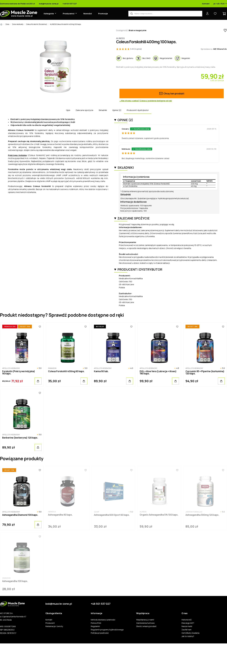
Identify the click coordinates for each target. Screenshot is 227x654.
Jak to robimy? (188, 636)
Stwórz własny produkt (146, 626)
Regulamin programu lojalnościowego (107, 630)
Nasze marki (187, 626)
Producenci (68, 14)
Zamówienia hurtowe (145, 623)
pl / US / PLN (219, 4)
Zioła (7, 24)
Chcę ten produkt (173, 93)
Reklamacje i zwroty (54, 626)
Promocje (103, 14)
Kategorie (49, 14)
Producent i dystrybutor (138, 110)
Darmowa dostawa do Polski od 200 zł (17, 4)
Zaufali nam (186, 630)
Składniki (103, 110)
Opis (68, 110)
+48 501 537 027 (69, 4)
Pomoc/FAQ (96, 623)
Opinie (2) (116, 110)
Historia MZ (187, 620)
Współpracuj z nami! (145, 620)
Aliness (120, 38)
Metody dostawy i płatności (103, 620)
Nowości (87, 14)
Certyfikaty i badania (190, 633)
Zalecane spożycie (84, 110)
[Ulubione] (39, 326)
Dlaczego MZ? (188, 623)
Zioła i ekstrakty (17, 24)
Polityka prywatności (100, 633)
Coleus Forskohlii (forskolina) (36, 24)
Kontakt (206, 4)
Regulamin (95, 626)
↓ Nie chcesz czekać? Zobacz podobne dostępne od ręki (145, 101)
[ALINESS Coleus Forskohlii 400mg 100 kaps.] (55, 66)
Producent (50, 623)
